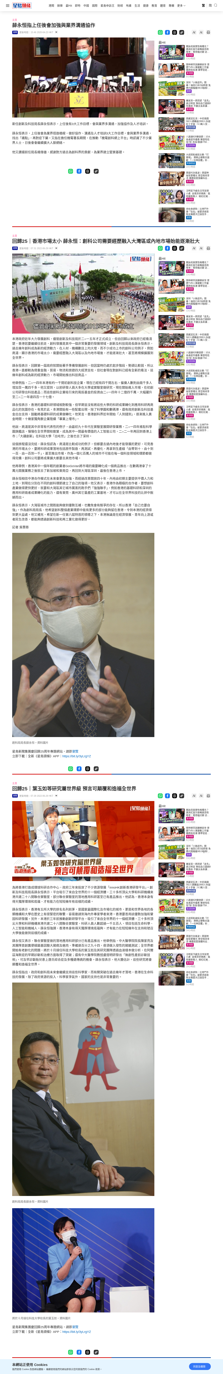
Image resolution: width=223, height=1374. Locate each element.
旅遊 (189, 91)
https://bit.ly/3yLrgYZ (76, 756)
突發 (189, 218)
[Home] (22, 5)
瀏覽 (75, 751)
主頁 (14, 19)
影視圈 (190, 55)
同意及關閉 (199, 1366)
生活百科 (191, 145)
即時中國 (191, 127)
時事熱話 (191, 163)
